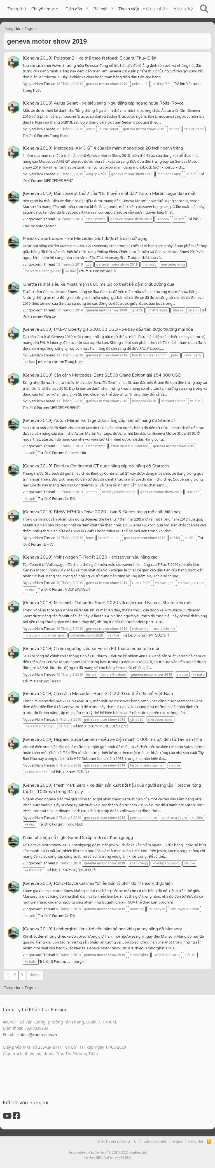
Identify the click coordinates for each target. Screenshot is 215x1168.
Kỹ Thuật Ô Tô (84, 870)
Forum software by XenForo (108, 1153)
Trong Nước (32, 90)
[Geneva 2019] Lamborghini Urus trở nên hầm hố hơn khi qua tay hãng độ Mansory (102, 929)
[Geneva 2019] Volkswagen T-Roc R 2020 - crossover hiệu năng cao (90, 557)
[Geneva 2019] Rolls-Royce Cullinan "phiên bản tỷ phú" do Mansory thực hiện (98, 883)
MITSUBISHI (159, 635)
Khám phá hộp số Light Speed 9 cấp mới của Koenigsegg (78, 837)
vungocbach (33, 219)
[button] (45, 9)
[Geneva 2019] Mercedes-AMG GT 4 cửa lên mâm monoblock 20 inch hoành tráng (103, 148)
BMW (48, 544)
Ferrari (55, 681)
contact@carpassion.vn (36, 1034)
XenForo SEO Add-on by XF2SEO (107, 1158)
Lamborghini (77, 961)
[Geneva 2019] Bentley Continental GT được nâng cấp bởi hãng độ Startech (96, 466)
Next (33, 975)
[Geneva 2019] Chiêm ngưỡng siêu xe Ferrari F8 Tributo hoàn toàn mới (91, 649)
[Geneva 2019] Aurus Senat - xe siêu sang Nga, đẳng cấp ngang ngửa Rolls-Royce (103, 103)
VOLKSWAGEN (77, 589)
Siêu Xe (50, 317)
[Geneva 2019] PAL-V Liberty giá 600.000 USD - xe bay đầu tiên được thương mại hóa (108, 329)
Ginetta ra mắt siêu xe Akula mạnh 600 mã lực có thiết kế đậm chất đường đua (98, 284)
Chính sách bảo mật (150, 1141)
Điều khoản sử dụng (114, 1141)
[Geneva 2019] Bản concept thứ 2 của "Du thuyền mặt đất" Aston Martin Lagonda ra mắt (109, 193)
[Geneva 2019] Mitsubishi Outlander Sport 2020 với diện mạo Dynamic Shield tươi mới (107, 603)
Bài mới (100, 9)
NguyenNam (33, 83)
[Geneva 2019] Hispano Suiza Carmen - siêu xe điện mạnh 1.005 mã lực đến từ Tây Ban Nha (112, 739)
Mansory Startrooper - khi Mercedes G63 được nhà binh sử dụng (85, 238)
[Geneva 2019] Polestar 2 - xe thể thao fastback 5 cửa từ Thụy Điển (89, 58)
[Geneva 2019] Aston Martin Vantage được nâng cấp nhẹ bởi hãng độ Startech (99, 420)
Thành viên (128, 9)
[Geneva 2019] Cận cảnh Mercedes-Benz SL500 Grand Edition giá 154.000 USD (102, 375)
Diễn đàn (73, 9)
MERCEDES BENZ (58, 180)
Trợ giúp (176, 1141)
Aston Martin (46, 226)
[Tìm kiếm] (204, 9)
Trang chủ (17, 9)
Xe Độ (111, 271)
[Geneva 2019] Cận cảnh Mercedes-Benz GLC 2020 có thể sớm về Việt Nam (98, 694)
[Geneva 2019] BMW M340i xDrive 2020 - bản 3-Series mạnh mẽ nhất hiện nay (102, 512)
